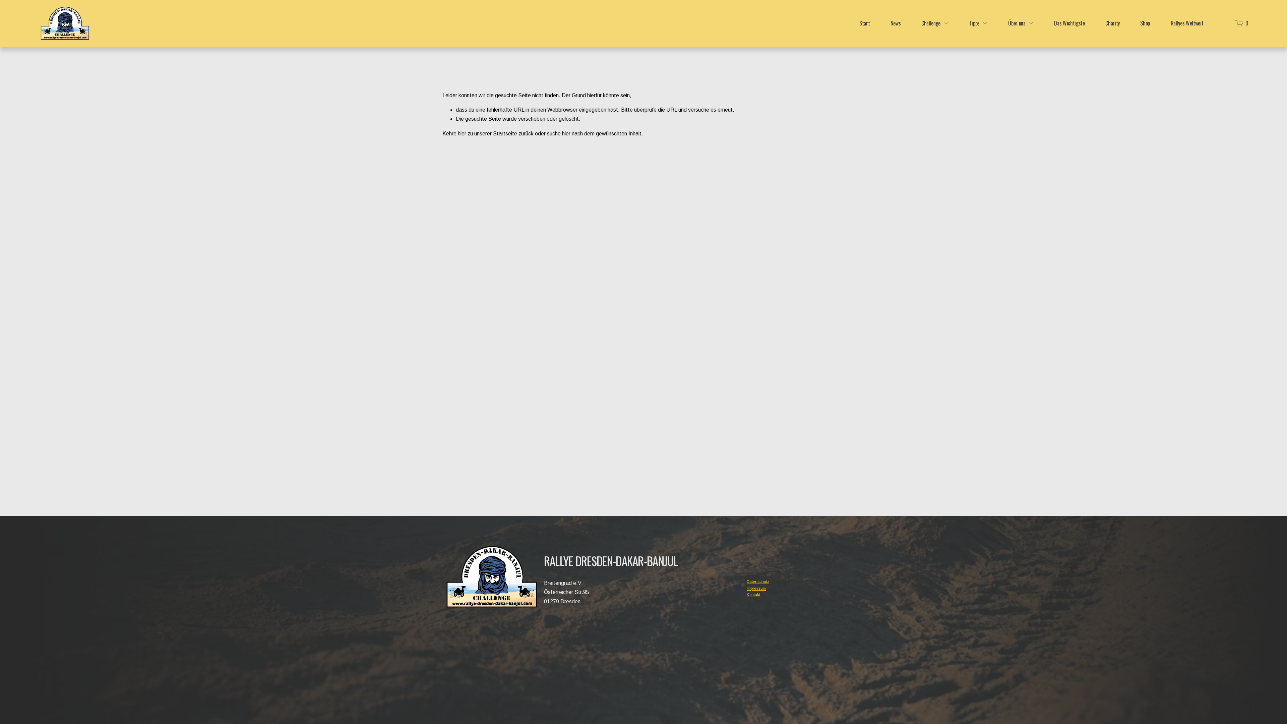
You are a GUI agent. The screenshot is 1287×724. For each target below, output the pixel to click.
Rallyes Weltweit (1187, 23)
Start (864, 23)
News (896, 23)
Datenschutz (758, 582)
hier (462, 133)
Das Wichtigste (1069, 23)
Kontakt (753, 595)
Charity (1112, 23)
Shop (1145, 23)
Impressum (756, 588)
